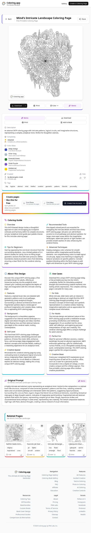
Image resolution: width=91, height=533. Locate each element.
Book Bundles (25, 505)
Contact (55, 517)
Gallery (64, 4)
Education (54, 490)
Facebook (82, 505)
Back (9, 19)
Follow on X (81, 499)
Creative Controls (79, 490)
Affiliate (55, 487)
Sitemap (55, 514)
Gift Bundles (25, 502)
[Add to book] (21, 426)
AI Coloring (81, 487)
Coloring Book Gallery (50, 478)
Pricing (55, 502)
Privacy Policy (53, 511)
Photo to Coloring (79, 484)
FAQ (56, 484)
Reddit (83, 514)
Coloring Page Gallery (50, 475)
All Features (81, 475)
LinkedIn (82, 511)
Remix (26, 118)
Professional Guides (23, 514)
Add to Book (67, 122)
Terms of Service (52, 508)
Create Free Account (74, 203)
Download (67, 118)
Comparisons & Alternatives (20, 517)
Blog (56, 481)
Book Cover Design (23, 511)
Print (26, 122)
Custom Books (25, 508)
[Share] (21, 455)
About (55, 499)
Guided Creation (79, 478)
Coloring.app (24, 472)
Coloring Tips (25, 499)
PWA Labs (54, 505)
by (15, 177)
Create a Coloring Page (78, 3)
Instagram (81, 502)
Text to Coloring (79, 481)
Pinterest (82, 508)
